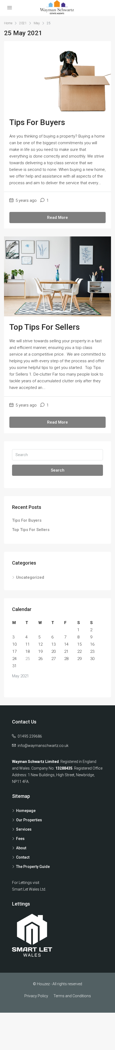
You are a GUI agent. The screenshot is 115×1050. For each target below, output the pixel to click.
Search (57, 470)
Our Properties (29, 820)
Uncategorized (30, 577)
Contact (22, 857)
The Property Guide (33, 866)
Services (24, 829)
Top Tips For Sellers (44, 327)
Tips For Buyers (37, 122)
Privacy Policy (36, 996)
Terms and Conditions (72, 996)
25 (27, 658)
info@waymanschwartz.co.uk (43, 745)
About (21, 848)
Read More (57, 217)
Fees (20, 838)
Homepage (26, 810)
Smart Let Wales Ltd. (29, 889)
